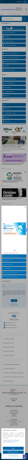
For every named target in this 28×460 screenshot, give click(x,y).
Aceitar (13, 448)
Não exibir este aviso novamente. (11, 253)
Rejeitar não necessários (13, 452)
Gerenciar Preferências (13, 455)
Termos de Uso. (11, 442)
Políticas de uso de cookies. (14, 440)
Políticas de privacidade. (13, 441)
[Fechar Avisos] (25, 207)
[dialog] (14, 230)
